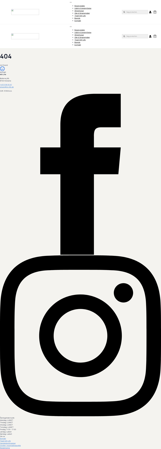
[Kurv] (155, 12)
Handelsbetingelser (8, 443)
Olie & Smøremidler (82, 13)
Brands (77, 18)
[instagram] (80, 415)
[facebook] (80, 254)
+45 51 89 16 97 (6, 85)
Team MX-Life (80, 15)
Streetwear (79, 11)
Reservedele (79, 6)
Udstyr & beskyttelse (82, 8)
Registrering (5, 448)
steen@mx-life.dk (7, 87)
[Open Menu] (71, 2)
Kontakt (77, 20)
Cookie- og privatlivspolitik (10, 445)
